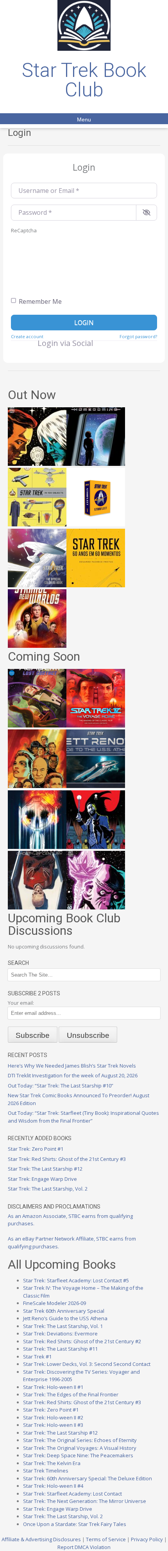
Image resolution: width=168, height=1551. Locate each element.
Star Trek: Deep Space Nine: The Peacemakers (78, 1455)
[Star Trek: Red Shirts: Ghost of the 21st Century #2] (37, 907)
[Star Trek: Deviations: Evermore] (95, 846)
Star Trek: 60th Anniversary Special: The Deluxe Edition (87, 1478)
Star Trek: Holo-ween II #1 (53, 1387)
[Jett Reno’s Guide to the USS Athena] (95, 786)
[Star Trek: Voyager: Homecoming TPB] (95, 463)
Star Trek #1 (37, 1356)
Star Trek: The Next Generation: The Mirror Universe (84, 1501)
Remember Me (40, 301)
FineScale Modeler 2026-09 (54, 1303)
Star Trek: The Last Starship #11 (60, 1348)
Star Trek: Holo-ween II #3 (53, 1424)
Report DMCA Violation (84, 1547)
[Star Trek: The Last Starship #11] (95, 907)
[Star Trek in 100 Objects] (37, 524)
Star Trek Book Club (84, 80)
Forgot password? (138, 336)
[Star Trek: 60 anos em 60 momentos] (95, 585)
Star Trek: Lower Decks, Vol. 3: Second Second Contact (86, 1363)
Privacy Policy (147, 1539)
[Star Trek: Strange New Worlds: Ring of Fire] (37, 645)
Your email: (21, 1002)
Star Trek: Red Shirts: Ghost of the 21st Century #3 (67, 1158)
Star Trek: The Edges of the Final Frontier (70, 1394)
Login (84, 322)
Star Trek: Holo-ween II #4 (53, 1485)
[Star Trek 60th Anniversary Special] (37, 786)
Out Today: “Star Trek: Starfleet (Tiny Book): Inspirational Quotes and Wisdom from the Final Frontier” (83, 1116)
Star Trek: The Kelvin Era (51, 1463)
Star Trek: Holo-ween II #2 (53, 1417)
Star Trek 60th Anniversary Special (63, 1310)
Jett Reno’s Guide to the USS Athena (65, 1318)
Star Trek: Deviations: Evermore (60, 1333)
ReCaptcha (24, 230)
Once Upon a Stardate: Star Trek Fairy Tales (74, 1524)
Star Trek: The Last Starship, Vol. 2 (48, 1188)
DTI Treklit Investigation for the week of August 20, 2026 (73, 1075)
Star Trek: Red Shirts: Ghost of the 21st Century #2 (82, 1341)
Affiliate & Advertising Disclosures (41, 1539)
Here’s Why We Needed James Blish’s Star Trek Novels (72, 1065)
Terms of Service (106, 1539)
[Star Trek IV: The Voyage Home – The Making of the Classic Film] (95, 725)
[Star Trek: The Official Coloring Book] (37, 585)
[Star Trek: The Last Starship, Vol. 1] (37, 846)
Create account (27, 336)
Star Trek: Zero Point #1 (35, 1148)
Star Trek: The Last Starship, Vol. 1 (63, 1326)
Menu (84, 119)
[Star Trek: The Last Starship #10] (37, 463)
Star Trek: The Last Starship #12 (45, 1168)
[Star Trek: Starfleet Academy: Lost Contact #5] (37, 725)
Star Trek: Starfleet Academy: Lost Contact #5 (76, 1280)
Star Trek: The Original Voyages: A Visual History (79, 1447)
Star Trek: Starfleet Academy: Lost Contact (72, 1493)
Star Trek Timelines (45, 1470)
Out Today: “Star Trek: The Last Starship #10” (60, 1085)
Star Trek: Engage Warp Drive (42, 1178)
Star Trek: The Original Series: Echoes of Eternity (80, 1440)
